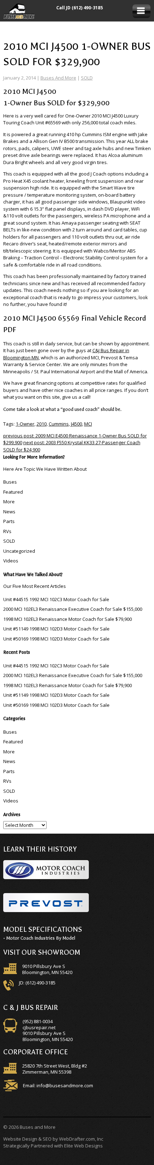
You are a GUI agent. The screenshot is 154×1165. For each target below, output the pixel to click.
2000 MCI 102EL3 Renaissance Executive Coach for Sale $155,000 (72, 609)
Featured (13, 492)
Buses (10, 482)
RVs (7, 531)
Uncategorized (19, 551)
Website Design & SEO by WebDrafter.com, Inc (53, 1139)
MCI (88, 424)
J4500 (76, 424)
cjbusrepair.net (39, 1027)
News (9, 511)
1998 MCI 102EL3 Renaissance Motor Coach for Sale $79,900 (67, 619)
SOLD (87, 78)
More (9, 501)
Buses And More (58, 78)
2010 (42, 424)
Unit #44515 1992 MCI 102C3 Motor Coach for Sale (56, 599)
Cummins (59, 424)
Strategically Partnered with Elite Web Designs (53, 1145)
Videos (10, 560)
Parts (9, 521)
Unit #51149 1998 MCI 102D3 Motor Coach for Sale (56, 628)
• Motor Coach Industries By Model (39, 938)
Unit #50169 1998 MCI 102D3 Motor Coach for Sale (56, 639)
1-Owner (25, 424)
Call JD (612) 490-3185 (79, 8)
